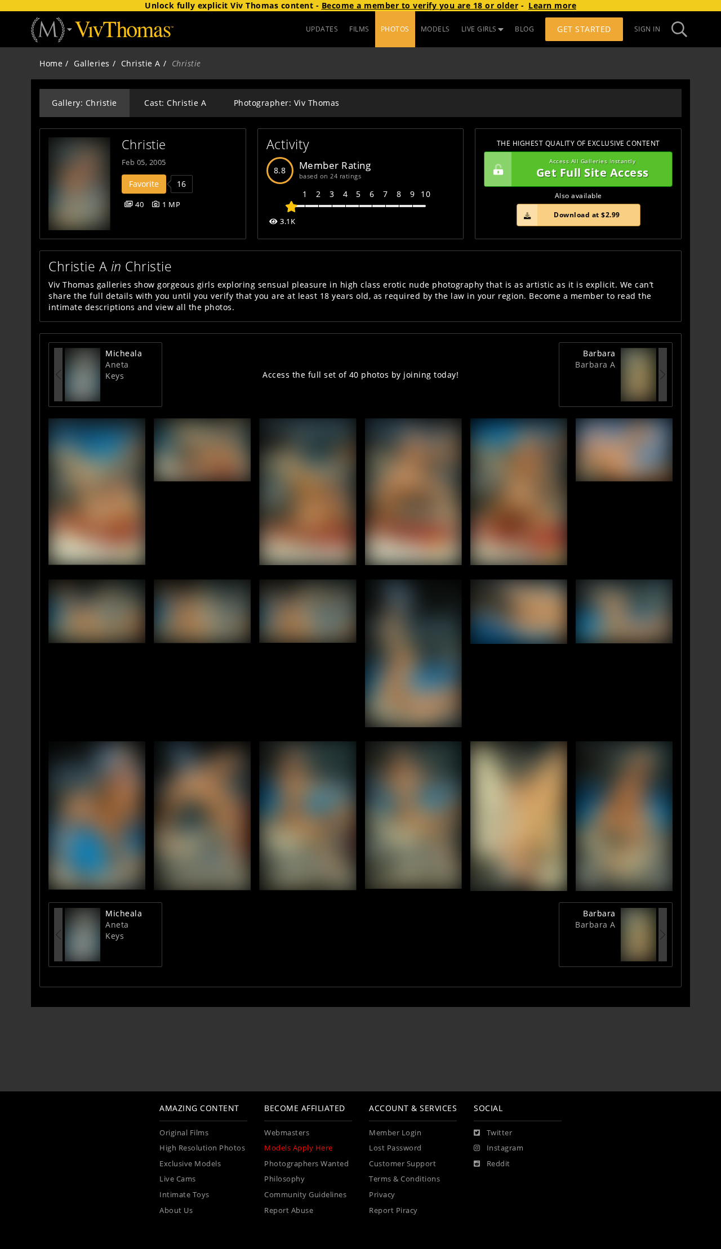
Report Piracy (393, 1210)
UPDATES (322, 29)
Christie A (141, 63)
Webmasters (286, 1133)
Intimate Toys (184, 1194)
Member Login (395, 1133)
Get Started (584, 29)
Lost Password (395, 1148)
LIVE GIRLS (479, 29)
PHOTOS (395, 29)
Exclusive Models (190, 1164)
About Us (176, 1210)
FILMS (359, 29)
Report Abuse (288, 1210)
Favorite (144, 183)
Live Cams (177, 1179)
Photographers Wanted (306, 1164)
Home (51, 63)
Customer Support (402, 1164)
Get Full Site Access (592, 169)
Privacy (382, 1194)
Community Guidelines (305, 1194)
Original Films (183, 1133)
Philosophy (284, 1179)
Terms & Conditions (404, 1179)
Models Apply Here (298, 1148)
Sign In (647, 29)
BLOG (524, 29)
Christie (144, 144)
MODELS (435, 29)
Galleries (92, 63)
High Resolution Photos (202, 1148)
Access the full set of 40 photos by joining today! (360, 374)
